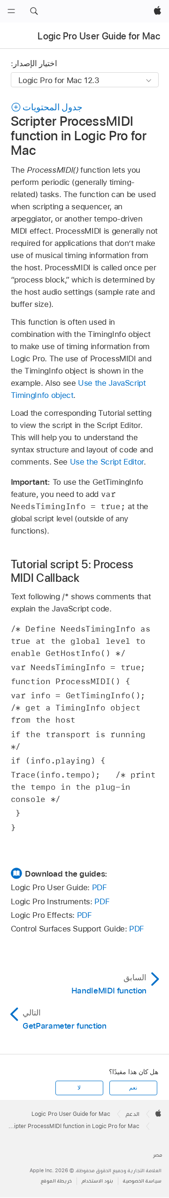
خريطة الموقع (56, 1180)
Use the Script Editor (107, 461)
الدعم (132, 1114)
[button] (34, 11)
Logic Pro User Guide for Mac (99, 36)
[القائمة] (11, 11)
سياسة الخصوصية (142, 1180)
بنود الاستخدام (97, 1180)
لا (79, 1087)
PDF (99, 887)
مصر (157, 1155)
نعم (133, 1087)
